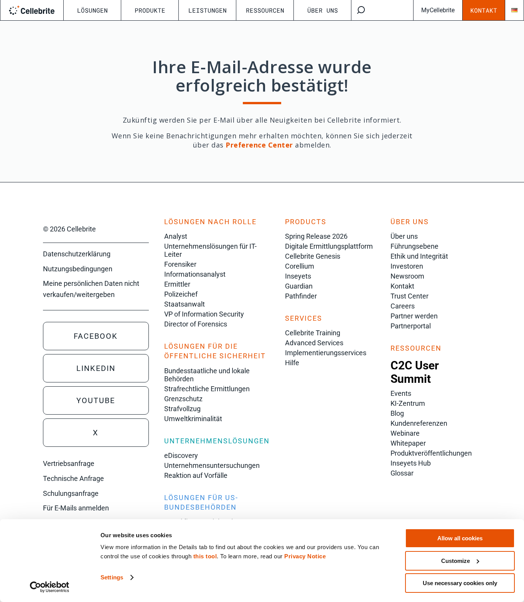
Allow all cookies (460, 538)
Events (401, 393)
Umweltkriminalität (193, 419)
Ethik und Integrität (419, 256)
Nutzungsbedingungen (77, 269)
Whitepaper (408, 443)
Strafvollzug (182, 409)
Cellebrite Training (312, 333)
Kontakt (483, 10)
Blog (397, 413)
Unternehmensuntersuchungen (212, 465)
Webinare (405, 433)
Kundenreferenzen (419, 423)
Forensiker (180, 264)
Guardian (299, 286)
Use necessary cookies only (460, 583)
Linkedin (95, 368)
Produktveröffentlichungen (431, 453)
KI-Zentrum (408, 403)
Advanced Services (314, 343)
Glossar (402, 473)
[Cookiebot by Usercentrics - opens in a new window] (49, 587)
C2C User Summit (415, 372)
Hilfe (292, 363)
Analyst (175, 236)
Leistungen (207, 10)
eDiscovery (181, 455)
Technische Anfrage (73, 478)
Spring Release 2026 (316, 236)
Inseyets (298, 276)
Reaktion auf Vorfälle (195, 475)
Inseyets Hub (411, 463)
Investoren (407, 266)
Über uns (322, 10)
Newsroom (407, 276)
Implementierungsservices (325, 353)
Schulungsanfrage (71, 493)
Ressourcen (265, 10)
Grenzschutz (183, 399)
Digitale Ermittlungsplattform (329, 246)
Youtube (95, 400)
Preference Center (259, 144)
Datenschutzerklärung (76, 254)
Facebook (96, 336)
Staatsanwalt (184, 304)
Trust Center (409, 296)
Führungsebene (414, 246)
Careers (403, 306)
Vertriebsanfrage (68, 463)
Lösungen (92, 10)
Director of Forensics (195, 324)
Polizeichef (181, 294)
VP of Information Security (204, 314)
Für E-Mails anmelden (76, 508)
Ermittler (177, 284)
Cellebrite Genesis (312, 256)
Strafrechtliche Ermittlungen (207, 389)
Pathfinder (301, 296)
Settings (112, 577)
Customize (455, 561)
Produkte (150, 10)
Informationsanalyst (195, 274)
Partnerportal (411, 326)
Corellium (299, 266)
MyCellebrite (438, 10)
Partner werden (414, 316)
